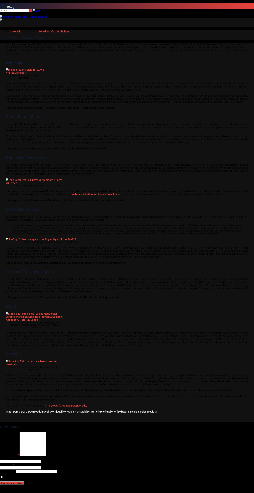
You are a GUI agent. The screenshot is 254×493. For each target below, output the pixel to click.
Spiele (133, 411)
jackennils (15, 31)
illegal (58, 411)
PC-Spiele (80, 411)
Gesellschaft (46, 31)
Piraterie (92, 411)
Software (123, 411)
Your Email (7, 464)
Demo (16, 411)
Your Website (8, 471)
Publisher (111, 411)
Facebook (48, 411)
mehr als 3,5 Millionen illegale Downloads (95, 194)
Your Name (7, 458)
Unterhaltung (62, 31)
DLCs (24, 411)
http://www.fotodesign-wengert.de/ (66, 405)
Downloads (34, 411)
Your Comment (10, 455)
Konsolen (68, 411)
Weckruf (152, 411)
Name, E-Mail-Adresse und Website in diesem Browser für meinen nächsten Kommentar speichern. (62, 477)
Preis (101, 411)
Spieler (142, 411)
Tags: (8, 411)
